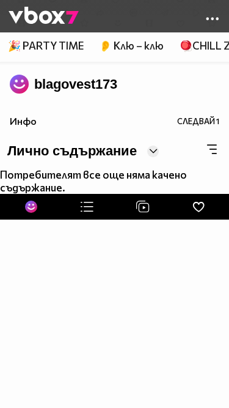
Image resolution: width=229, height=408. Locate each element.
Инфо (23, 121)
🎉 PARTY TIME (46, 45)
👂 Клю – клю (131, 45)
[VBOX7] (44, 16)
